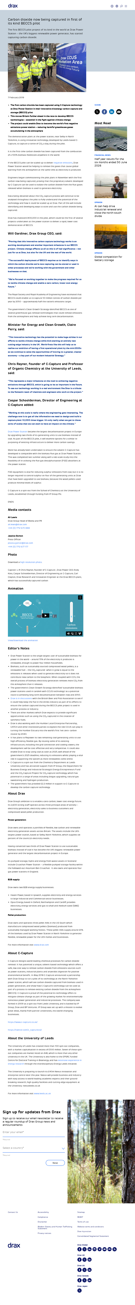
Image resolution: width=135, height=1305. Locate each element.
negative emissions (63, 162)
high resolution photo (31, 562)
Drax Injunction (84, 1231)
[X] (97, 111)
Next (55, 1163)
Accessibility (43, 1212)
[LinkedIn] (111, 111)
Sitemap (81, 1212)
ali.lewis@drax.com (17, 524)
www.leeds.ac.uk (42, 1093)
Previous (10, 1190)
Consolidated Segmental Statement (93, 1236)
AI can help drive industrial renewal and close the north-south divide (108, 211)
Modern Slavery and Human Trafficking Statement (55, 1228)
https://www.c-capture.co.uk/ (23, 1022)
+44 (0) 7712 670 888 (19, 528)
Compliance (43, 1217)
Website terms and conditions (90, 1227)
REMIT (80, 1217)
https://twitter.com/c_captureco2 (25, 1030)
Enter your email (13, 1132)
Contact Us (13, 1212)
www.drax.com (41, 945)
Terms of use (83, 1222)
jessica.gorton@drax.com (20, 543)
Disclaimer (42, 1222)
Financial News (103, 155)
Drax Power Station (17, 431)
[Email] (119, 111)
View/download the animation (23, 640)
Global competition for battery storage (108, 258)
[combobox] (34, 1150)
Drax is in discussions (21, 698)
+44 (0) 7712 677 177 (18, 546)
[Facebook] (104, 111)
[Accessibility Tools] (112, 5)
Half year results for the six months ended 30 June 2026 (111, 162)
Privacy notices (44, 1233)
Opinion (98, 202)
